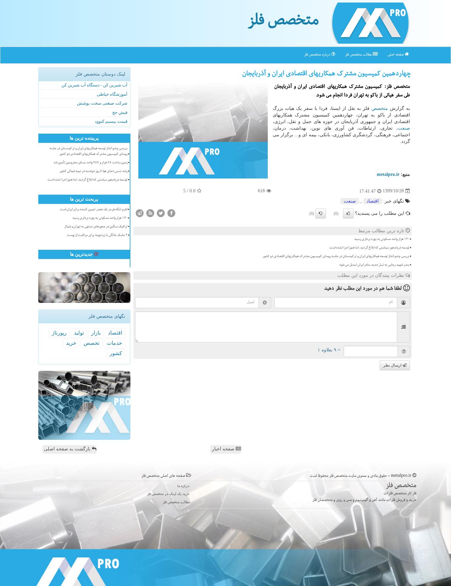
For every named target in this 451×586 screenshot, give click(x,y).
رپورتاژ (59, 333)
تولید (79, 333)
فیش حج (119, 112)
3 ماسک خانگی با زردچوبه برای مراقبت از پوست (97, 236)
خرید (71, 343)
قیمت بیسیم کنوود (111, 121)
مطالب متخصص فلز (359, 55)
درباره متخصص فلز (317, 55)
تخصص (91, 343)
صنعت (404, 128)
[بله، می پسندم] (348, 213)
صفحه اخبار (224, 448)
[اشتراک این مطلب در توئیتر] (160, 212)
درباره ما (183, 486)
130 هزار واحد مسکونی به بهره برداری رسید (381, 240)
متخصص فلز (283, 22)
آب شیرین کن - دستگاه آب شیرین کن (94, 84)
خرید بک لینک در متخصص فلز (168, 494)
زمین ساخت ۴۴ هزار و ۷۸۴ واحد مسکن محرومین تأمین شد (90, 163)
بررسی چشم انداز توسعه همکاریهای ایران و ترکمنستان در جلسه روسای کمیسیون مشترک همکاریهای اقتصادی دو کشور (336, 257)
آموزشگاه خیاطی (112, 94)
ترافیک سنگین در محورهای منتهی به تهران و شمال (95, 227)
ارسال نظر (392, 365)
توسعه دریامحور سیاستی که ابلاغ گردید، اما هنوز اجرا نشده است (369, 248)
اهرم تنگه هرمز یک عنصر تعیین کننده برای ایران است (93, 210)
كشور (116, 353)
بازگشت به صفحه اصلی (68, 448)
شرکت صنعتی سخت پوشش (102, 103)
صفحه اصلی (396, 55)
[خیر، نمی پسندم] (320, 213)
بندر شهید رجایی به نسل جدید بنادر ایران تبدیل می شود (374, 265)
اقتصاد (372, 201)
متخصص (379, 108)
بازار (96, 333)
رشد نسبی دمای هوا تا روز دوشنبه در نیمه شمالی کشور (93, 172)
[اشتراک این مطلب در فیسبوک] (171, 212)
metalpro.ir (388, 174)
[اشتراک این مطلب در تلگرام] (139, 212)
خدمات (114, 343)
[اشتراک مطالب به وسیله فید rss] (150, 212)
